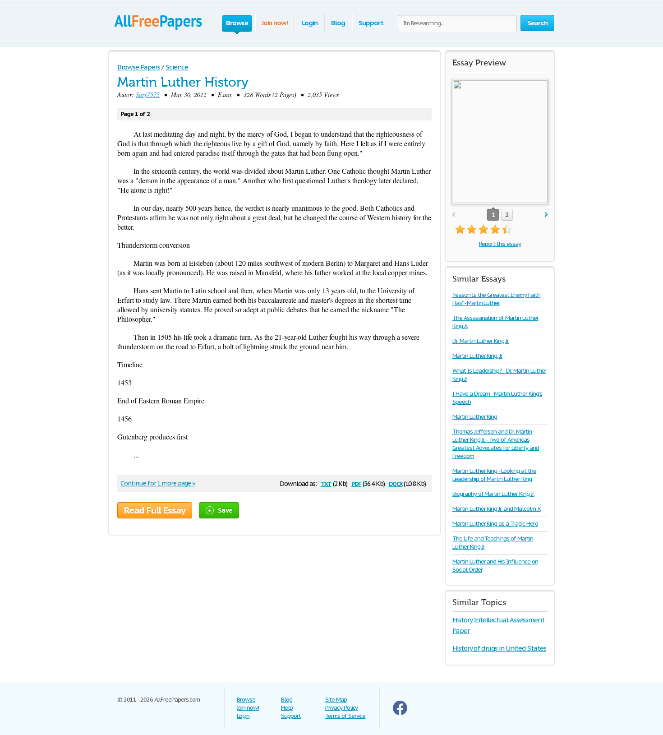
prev (453, 215)
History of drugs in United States (499, 648)
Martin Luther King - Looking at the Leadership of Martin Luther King (494, 475)
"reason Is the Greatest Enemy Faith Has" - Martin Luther (496, 299)
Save (225, 510)
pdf (356, 483)
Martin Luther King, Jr (477, 356)
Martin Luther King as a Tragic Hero (495, 523)
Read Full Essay (154, 510)
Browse (246, 699)
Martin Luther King (474, 417)
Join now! (275, 22)
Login (309, 22)
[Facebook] (400, 713)
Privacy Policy (341, 708)
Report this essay (500, 244)
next (546, 215)
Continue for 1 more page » (157, 483)
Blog (338, 22)
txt (326, 483)
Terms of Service (345, 716)
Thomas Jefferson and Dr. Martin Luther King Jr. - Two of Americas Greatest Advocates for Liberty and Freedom (495, 444)
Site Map (336, 699)
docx (396, 483)
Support (371, 22)
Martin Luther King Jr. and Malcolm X (496, 509)
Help (287, 708)
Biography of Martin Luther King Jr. (493, 494)
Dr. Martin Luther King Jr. (480, 341)
